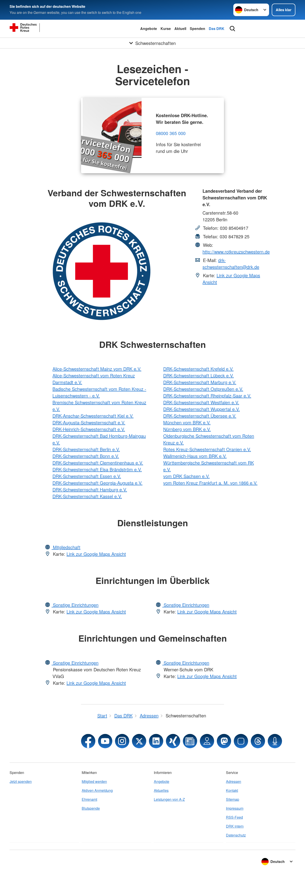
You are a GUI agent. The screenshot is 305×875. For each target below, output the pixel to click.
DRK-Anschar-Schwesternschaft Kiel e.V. (93, 415)
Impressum (234, 808)
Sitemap (232, 799)
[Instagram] (122, 741)
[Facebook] (88, 741)
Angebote (148, 28)
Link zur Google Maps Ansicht (96, 554)
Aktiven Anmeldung (97, 790)
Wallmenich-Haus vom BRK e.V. (195, 456)
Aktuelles (161, 790)
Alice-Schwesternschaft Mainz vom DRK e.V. (96, 369)
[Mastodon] (224, 741)
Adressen (233, 781)
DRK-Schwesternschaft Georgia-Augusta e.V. (97, 483)
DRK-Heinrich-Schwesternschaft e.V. (88, 429)
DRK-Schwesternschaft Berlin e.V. (86, 449)
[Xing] (173, 741)
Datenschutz (236, 835)
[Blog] (190, 741)
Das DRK (216, 28)
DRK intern (235, 826)
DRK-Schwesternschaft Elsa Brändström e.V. (97, 469)
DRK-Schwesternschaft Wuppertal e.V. (201, 409)
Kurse (166, 28)
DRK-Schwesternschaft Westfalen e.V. (201, 402)
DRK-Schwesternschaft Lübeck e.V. (198, 375)
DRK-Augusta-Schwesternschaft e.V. (88, 422)
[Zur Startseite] (43, 28)
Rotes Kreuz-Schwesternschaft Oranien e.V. (207, 449)
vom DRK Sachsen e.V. (186, 476)
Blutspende (91, 808)
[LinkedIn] (156, 741)
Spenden (197, 28)
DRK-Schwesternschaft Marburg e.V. (199, 382)
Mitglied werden (94, 781)
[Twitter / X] (139, 741)
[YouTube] (105, 741)
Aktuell (180, 28)
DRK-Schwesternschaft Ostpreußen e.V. (203, 389)
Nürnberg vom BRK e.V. (187, 429)
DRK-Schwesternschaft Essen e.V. (86, 476)
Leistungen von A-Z (169, 799)
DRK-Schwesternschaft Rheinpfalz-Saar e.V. (207, 395)
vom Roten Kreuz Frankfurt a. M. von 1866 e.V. (210, 483)
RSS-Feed (234, 817)
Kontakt (232, 790)
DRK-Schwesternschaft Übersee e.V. (199, 415)
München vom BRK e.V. (187, 422)
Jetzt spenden (21, 781)
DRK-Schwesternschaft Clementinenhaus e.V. (97, 462)
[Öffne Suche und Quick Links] (232, 28)
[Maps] (207, 741)
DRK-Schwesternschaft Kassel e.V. (87, 496)
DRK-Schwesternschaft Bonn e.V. (85, 456)
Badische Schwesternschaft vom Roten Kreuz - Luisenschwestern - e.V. (99, 392)
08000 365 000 (171, 133)
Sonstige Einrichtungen (75, 605)
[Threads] (258, 741)
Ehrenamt (89, 799)
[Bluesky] (241, 741)
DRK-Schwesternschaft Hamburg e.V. (89, 489)
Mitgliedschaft (66, 547)
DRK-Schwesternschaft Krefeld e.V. (198, 369)
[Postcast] (275, 741)
